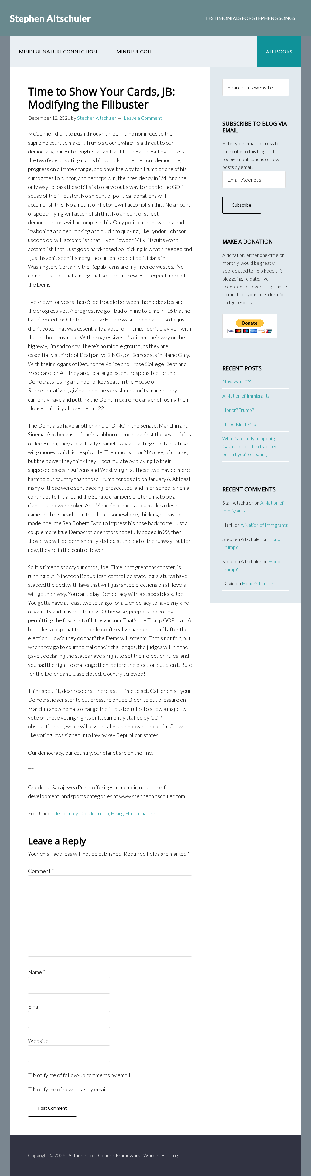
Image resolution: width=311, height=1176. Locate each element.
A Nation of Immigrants (246, 395)
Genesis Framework (119, 1155)
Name (36, 972)
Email (36, 1006)
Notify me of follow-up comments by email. (82, 1075)
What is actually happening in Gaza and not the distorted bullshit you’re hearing (251, 446)
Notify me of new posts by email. (70, 1089)
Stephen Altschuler (50, 18)
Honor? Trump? (238, 410)
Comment (41, 871)
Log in (176, 1155)
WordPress (155, 1155)
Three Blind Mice (240, 424)
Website (38, 1040)
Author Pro (79, 1155)
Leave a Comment (143, 118)
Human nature (140, 813)
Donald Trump (94, 813)
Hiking (117, 813)
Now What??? (236, 381)
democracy (66, 813)
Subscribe (241, 204)
